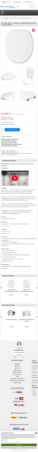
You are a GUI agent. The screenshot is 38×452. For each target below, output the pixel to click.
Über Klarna (17, 383)
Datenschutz (17, 374)
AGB (17, 376)
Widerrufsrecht (17, 372)
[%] (19, 64)
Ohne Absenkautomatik (8, 124)
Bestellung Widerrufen (17, 380)
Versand (17, 366)
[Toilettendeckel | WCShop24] (7, 6)
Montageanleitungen (17, 378)
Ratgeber (17, 364)
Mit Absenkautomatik (8, 122)
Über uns (17, 368)
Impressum (17, 370)
